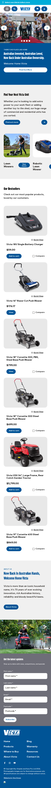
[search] (14, 8)
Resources (32, 752)
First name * (8, 671)
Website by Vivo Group (12, 778)
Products (8, 747)
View (11, 312)
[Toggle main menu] (7, 8)
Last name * (8, 683)
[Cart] (37, 8)
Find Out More (25, 70)
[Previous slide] (4, 27)
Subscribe (10, 719)
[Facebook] (5, 763)
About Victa (11, 607)
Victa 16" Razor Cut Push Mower (24, 301)
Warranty (32, 747)
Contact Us (33, 757)
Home (7, 741)
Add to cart (14, 256)
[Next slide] (47, 27)
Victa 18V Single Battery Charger (24, 244)
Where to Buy (11, 752)
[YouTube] (15, 763)
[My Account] (44, 8)
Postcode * (8, 706)
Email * (6, 695)
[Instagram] (10, 763)
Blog (29, 741)
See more (24, 165)
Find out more (12, 122)
